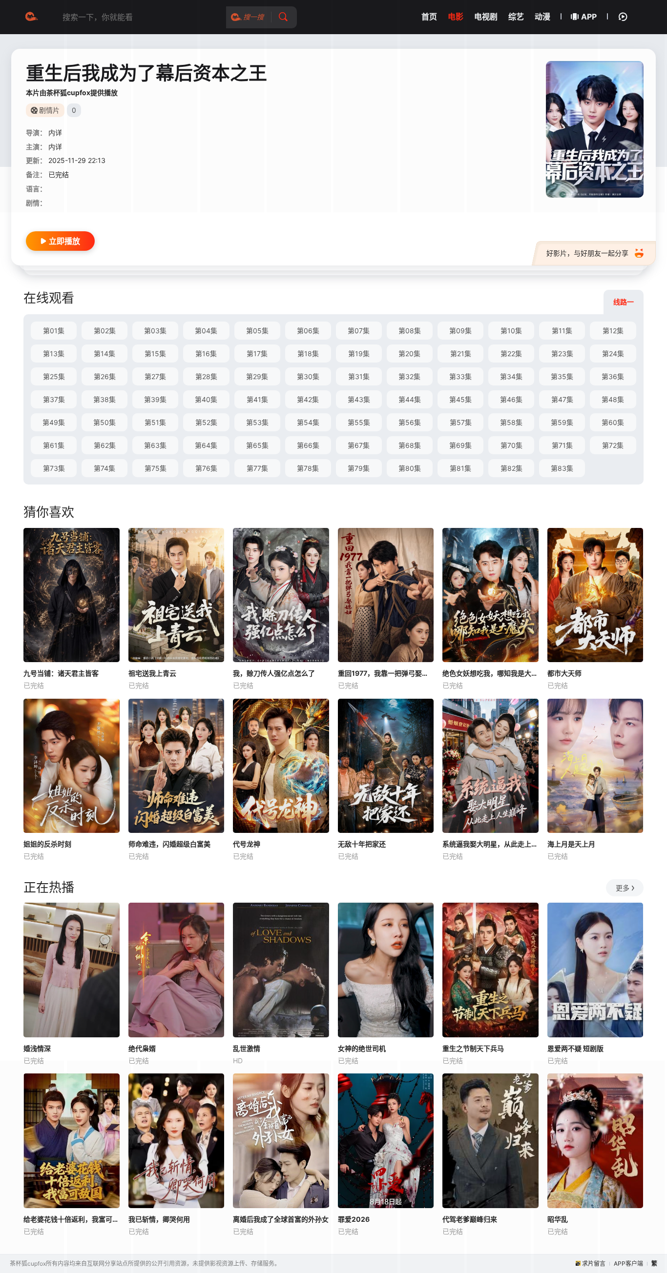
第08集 (409, 330)
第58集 (511, 422)
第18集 (308, 353)
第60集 (613, 422)
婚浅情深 (37, 1048)
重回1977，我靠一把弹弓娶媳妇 (386, 673)
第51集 (155, 422)
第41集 (257, 399)
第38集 (104, 399)
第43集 (359, 399)
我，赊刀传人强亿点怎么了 (274, 673)
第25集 (54, 376)
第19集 (359, 353)
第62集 (105, 445)
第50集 (104, 422)
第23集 (562, 353)
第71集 (562, 445)
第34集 (511, 376)
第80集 (409, 468)
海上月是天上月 (571, 844)
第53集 (257, 422)
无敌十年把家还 (362, 844)
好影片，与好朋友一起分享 (587, 253)
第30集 (308, 376)
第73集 (54, 468)
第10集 (511, 330)
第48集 (613, 399)
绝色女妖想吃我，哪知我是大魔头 (490, 673)
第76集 (206, 468)
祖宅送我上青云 (152, 673)
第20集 (409, 353)
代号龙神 (246, 844)
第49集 (53, 422)
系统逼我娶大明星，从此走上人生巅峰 (490, 844)
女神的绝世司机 (362, 1048)
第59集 (562, 422)
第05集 (257, 330)
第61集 (53, 445)
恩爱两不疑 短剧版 (575, 1048)
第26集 (105, 376)
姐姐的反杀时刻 (47, 844)
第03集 (155, 330)
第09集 (460, 330)
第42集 (308, 399)
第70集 (511, 445)
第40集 (206, 399)
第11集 (562, 330)
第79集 (359, 468)
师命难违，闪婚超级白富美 (169, 844)
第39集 (155, 399)
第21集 (460, 353)
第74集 (104, 468)
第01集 (53, 330)
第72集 (613, 445)
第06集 (308, 330)
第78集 (308, 468)
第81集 (460, 468)
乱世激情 (246, 1048)
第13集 (53, 353)
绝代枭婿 (142, 1048)
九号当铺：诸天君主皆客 (61, 673)
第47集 (562, 399)
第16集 (206, 353)
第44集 (409, 399)
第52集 (206, 422)
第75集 (156, 468)
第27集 (155, 376)
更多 (622, 888)
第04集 (206, 330)
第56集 (409, 422)
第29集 (257, 376)
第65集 (257, 445)
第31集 (359, 376)
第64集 (206, 445)
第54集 (308, 422)
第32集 (409, 376)
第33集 (460, 376)
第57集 (461, 422)
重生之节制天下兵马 (473, 1048)
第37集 (54, 399)
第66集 (308, 445)
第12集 (613, 330)
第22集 (511, 353)
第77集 (257, 468)
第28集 (206, 376)
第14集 (104, 353)
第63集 (155, 445)
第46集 (511, 399)
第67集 (359, 445)
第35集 (562, 376)
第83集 (562, 468)
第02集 (105, 330)
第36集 (613, 376)
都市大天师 (564, 673)
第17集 (257, 353)
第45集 (460, 399)
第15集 (155, 353)
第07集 (359, 330)
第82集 (511, 468)
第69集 (460, 445)
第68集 (409, 445)
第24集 (613, 353)
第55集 (359, 422)
